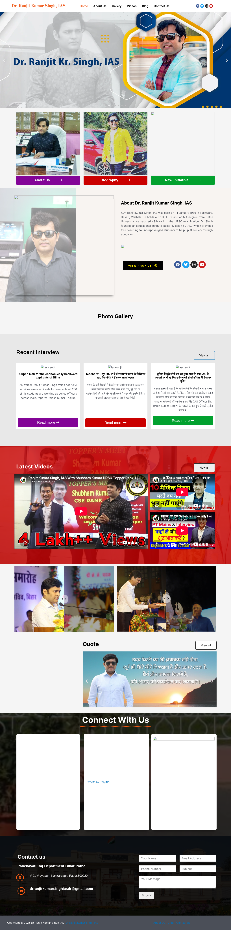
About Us (99, 6)
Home (84, 6)
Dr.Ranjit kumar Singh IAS (82, 922)
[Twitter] (202, 6)
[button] (4, 60)
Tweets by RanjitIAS (98, 782)
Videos (132, 6)
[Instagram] (206, 6)
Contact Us (161, 6)
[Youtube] (211, 6)
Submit (146, 895)
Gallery (116, 6)
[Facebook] (197, 6)
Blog (145, 6)
